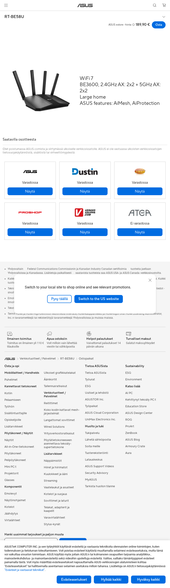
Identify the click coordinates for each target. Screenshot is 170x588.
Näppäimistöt (53, 461)
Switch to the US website (98, 299)
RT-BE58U (14, 16)
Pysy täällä (59, 299)
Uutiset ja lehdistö (97, 393)
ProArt (129, 426)
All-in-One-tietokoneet (19, 447)
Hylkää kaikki (111, 579)
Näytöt (9, 440)
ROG (128, 419)
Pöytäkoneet (12, 453)
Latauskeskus (93, 459)
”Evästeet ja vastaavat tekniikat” (24, 570)
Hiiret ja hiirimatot (56, 467)
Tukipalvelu (92, 433)
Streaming (50, 481)
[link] (85, 5)
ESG (88, 386)
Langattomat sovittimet (59, 420)
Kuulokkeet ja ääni (56, 474)
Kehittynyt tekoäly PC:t (140, 399)
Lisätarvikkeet (13, 426)
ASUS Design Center (139, 413)
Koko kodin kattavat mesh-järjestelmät (61, 411)
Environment (133, 379)
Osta (158, 25)
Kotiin (8, 393)
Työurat (90, 379)
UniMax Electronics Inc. (100, 419)
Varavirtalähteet (54, 517)
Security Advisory (96, 473)
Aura (128, 453)
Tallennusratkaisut (55, 386)
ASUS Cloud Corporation (101, 413)
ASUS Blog (132, 439)
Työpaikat (91, 406)
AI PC (129, 393)
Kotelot (9, 507)
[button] (6, 5)
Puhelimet (10, 379)
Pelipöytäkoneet (15, 460)
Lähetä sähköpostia (98, 439)
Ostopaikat (86, 358)
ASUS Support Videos (99, 466)
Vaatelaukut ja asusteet (59, 487)
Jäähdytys (11, 513)
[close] (150, 280)
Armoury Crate (135, 446)
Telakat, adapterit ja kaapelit (57, 509)
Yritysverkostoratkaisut (59, 433)
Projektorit (11, 473)
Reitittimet (51, 403)
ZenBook (131, 433)
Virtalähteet (12, 520)
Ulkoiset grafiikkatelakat (60, 373)
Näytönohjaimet (15, 500)
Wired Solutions (54, 427)
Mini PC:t (10, 467)
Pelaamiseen (12, 400)
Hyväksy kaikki (148, 579)
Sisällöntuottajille (15, 413)
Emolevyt (10, 493)
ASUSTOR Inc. (94, 399)
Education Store (136, 406)
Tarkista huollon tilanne (100, 486)
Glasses (9, 480)
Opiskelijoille (12, 420)
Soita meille (92, 446)
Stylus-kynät (52, 524)
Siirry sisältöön (5, 13)
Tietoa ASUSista (95, 373)
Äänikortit (50, 379)
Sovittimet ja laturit (56, 501)
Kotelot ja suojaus (55, 494)
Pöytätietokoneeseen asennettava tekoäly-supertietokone (58, 443)
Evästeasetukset (74, 579)
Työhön (9, 406)
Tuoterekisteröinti (96, 453)
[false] (30, 191)
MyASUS (91, 479)
